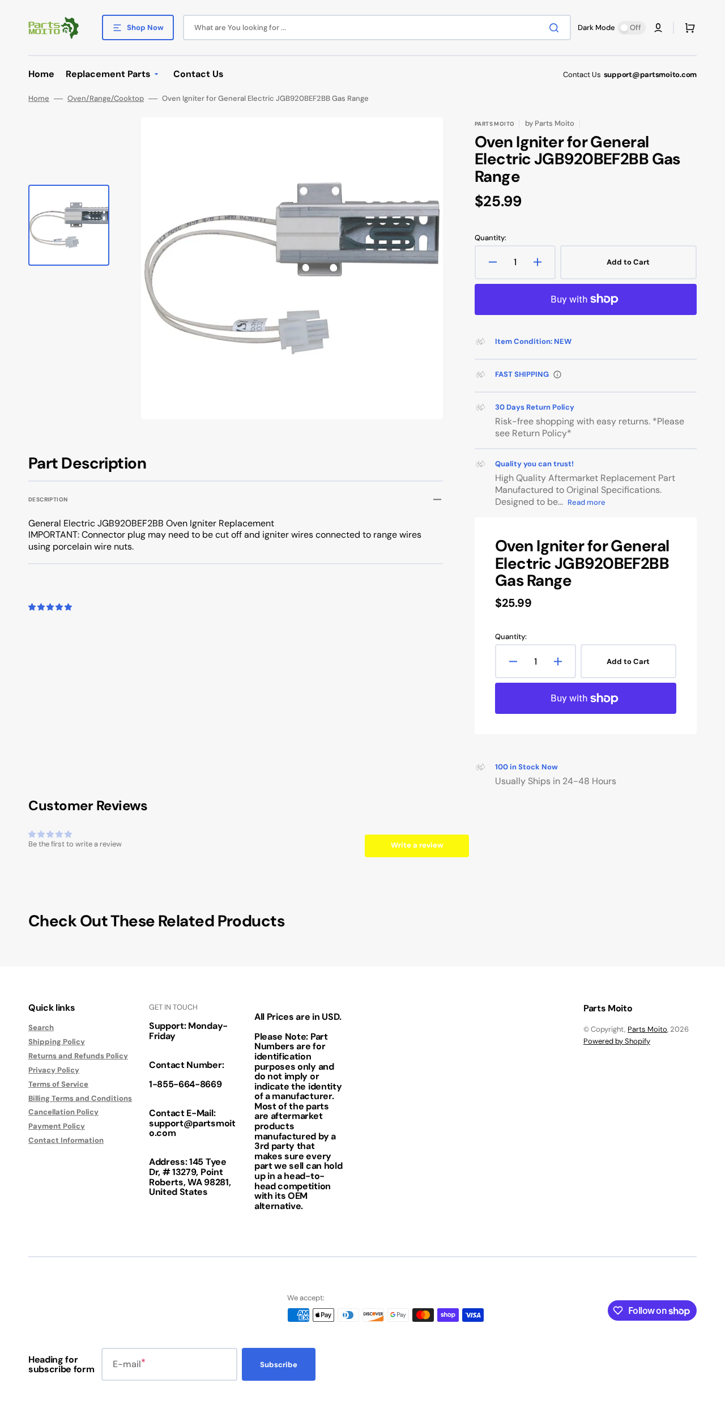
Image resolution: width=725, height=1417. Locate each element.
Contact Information (66, 1140)
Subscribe (278, 1364)
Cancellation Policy (63, 1112)
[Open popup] (557, 374)
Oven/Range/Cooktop (105, 98)
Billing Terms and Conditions (80, 1098)
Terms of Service (58, 1084)
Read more (586, 502)
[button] (658, 27)
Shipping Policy (56, 1041)
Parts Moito (647, 1029)
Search (41, 1027)
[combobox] (377, 27)
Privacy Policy (53, 1070)
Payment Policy (56, 1126)
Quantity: (490, 237)
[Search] (556, 27)
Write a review (417, 845)
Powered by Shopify (616, 1041)
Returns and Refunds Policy (78, 1056)
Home (38, 98)
